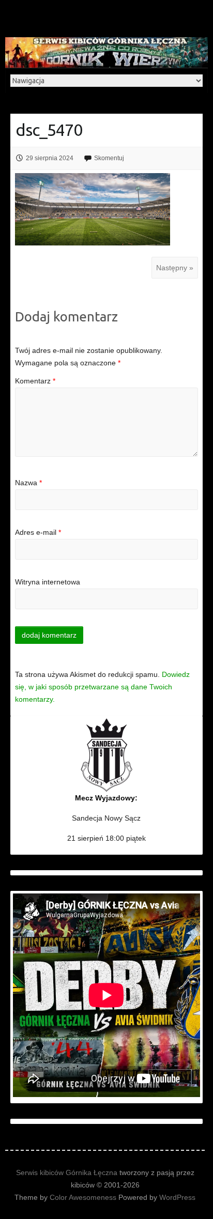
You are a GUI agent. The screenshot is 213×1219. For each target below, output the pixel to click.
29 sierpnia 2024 (49, 158)
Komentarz (35, 381)
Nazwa (28, 483)
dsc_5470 (49, 129)
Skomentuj (109, 158)
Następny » (174, 268)
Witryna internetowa (47, 582)
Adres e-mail (38, 532)
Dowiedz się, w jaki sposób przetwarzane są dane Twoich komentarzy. (102, 686)
